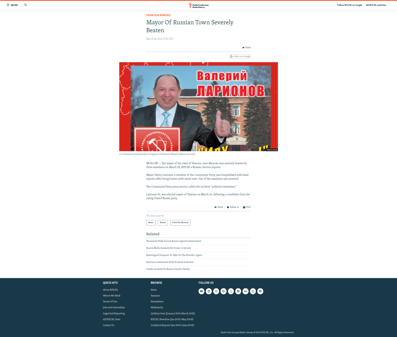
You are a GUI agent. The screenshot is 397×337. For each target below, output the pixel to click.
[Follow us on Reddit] (209, 291)
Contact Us (108, 325)
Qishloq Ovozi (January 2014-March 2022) (173, 313)
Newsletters (157, 301)
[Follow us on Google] (223, 291)
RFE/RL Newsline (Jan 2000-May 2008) (172, 319)
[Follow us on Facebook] (238, 291)
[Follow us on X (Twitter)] (231, 291)
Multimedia (157, 307)
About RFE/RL (110, 290)
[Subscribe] (260, 291)
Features (155, 296)
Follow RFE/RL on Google (349, 5)
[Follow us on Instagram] (216, 291)
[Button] (246, 48)
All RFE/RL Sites (111, 319)
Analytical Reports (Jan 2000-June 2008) (172, 325)
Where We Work (111, 296)
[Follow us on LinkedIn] (245, 291)
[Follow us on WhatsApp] (253, 291)
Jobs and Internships (114, 307)
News (154, 290)
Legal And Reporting (114, 313)
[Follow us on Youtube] (201, 291)
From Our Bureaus (158, 15)
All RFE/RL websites (376, 5)
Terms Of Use (110, 301)
